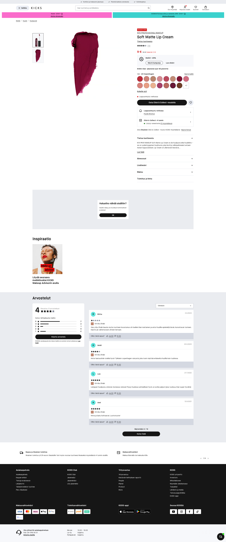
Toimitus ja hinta (144, 178)
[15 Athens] (146, 85)
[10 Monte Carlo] (179, 79)
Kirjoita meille (29, 535)
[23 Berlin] (179, 85)
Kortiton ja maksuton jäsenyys (93, 2)
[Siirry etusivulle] (36, 8)
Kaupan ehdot (21, 478)
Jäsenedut (71, 478)
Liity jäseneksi (72, 484)
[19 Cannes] (166, 85)
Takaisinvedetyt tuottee (25, 487)
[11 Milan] (186, 79)
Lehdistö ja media (176, 490)
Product (122, 487)
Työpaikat (174, 487)
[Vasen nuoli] (201, 458)
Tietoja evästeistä (23, 481)
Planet (121, 484)
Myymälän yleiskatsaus (179, 484)
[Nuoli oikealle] (208, 458)
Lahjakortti (20, 484)
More (121, 490)
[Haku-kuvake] (149, 8)
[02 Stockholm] (146, 79)
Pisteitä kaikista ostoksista (120, 2)
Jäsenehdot (71, 481)
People (121, 481)
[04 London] (153, 79)
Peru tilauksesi (21, 490)
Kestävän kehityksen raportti (130, 478)
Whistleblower (175, 481)
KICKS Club (71, 474)
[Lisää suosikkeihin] (191, 102)
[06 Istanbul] (160, 79)
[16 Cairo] (153, 85)
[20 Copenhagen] (173, 85)
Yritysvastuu (123, 474)
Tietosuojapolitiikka (177, 493)
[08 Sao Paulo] (166, 79)
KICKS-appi (174, 496)
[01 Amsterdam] (140, 79)
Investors (174, 478)
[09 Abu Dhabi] (173, 79)
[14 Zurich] (140, 85)
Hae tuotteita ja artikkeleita (88, 8)
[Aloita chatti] (220, 536)
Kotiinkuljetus (141, 2)
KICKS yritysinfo (176, 474)
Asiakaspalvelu (21, 474)
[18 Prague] (160, 85)
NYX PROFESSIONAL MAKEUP (150, 33)
